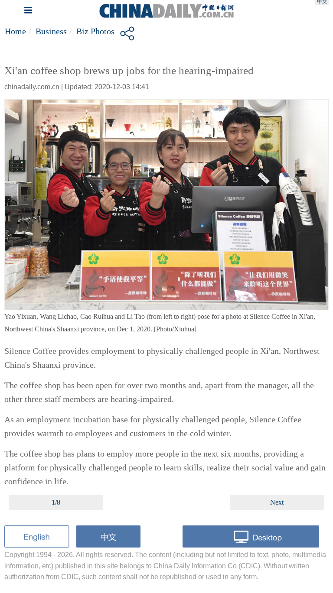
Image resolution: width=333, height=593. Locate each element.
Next (277, 502)
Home (15, 31)
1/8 (56, 502)
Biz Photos (95, 31)
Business (51, 31)
